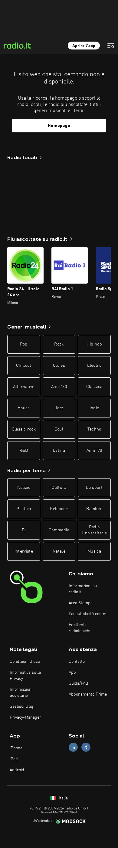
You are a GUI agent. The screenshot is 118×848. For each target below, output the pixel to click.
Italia (62, 798)
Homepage (59, 126)
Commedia (59, 530)
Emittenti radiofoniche (80, 628)
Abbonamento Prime (88, 694)
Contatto (77, 661)
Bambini (94, 509)
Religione (59, 509)
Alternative (23, 387)
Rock (59, 344)
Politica (23, 509)
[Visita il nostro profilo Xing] (86, 747)
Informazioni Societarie (21, 692)
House (24, 408)
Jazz (59, 408)
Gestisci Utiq (21, 706)
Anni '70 (94, 450)
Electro (94, 365)
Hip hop (94, 344)
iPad (14, 759)
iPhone (16, 748)
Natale (59, 551)
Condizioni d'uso (25, 661)
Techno (94, 429)
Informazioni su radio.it (83, 589)
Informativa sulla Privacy (25, 675)
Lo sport (94, 487)
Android (17, 770)
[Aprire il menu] (110, 45)
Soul (59, 429)
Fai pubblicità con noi (88, 614)
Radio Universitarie (94, 530)
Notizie (23, 487)
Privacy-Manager (25, 717)
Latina (59, 450)
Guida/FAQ (78, 683)
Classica (94, 387)
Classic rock (24, 429)
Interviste (24, 551)
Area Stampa (81, 603)
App (72, 672)
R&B (23, 450)
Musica (94, 551)
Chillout (23, 365)
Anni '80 (59, 387)
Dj (24, 530)
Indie (94, 408)
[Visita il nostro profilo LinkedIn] (73, 747)
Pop (24, 344)
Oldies (59, 365)
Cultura (58, 487)
